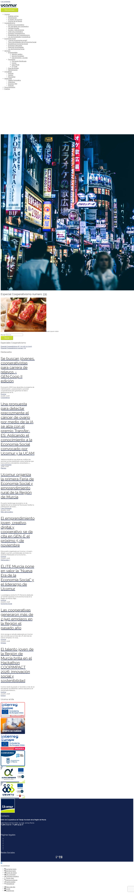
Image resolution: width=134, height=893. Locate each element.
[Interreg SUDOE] (18, 710)
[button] (1, 862)
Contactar (7, 838)
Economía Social (10, 38)
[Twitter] (58, 857)
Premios (3, 468)
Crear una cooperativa (15, 32)
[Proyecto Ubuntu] (18, 791)
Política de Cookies (10, 844)
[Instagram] (61, 857)
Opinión (10, 75)
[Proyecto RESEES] (18, 742)
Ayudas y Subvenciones (16, 30)
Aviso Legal (8, 840)
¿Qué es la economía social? (17, 40)
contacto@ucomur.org (8, 828)
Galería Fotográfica (14, 80)
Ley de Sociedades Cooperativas (19, 37)
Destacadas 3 (5, 560)
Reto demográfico (7, 512)
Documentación (9, 87)
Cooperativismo (9, 23)
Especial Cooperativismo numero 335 (13, 348)
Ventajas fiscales (13, 28)
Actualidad (8, 71)
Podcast (11, 85)
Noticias (10, 73)
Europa (3, 695)
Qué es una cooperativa (16, 25)
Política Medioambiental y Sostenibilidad (18, 845)
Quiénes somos (13, 16)
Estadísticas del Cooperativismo (19, 35)
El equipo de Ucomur (15, 19)
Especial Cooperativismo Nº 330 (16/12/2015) (16, 346)
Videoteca (11, 82)
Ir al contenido (5, 1)
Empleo (3, 643)
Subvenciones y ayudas (20, 58)
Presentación (12, 18)
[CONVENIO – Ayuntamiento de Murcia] (18, 758)
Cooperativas (5, 398)
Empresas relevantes (15, 45)
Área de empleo (13, 68)
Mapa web (7, 849)
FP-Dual (14, 66)
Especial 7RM (12, 84)
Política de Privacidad (11, 842)
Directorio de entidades (16, 47)
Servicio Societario (18, 56)
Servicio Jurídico (17, 54)
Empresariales (13, 52)
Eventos (7, 89)
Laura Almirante (6, 465)
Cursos (14, 63)
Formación (11, 59)
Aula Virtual (15, 65)
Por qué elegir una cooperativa (18, 26)
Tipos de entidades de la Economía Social (22, 42)
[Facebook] (56, 857)
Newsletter (11, 77)
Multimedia (8, 78)
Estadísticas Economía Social (18, 44)
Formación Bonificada (19, 61)
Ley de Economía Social (16, 49)
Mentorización (13, 70)
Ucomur (7, 14)
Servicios (7, 51)
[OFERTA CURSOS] (18, 726)
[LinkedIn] (60, 857)
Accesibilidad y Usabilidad (13, 847)
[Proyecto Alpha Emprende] (18, 774)
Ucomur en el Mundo (15, 21)
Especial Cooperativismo (16, 33)
